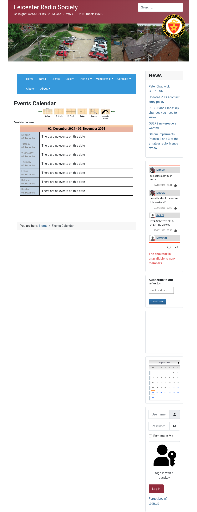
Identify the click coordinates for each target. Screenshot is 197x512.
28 (169, 392)
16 (178, 382)
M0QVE (160, 170)
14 (169, 382)
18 (157, 387)
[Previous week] (41, 111)
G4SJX (160, 215)
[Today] (82, 111)
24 (153, 392)
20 (165, 387)
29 (173, 392)
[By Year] (48, 111)
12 (161, 382)
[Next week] (112, 111)
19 (161, 387)
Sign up (154, 503)
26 (161, 392)
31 (153, 398)
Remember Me (163, 436)
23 (178, 387)
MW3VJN (161, 238)
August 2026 (164, 363)
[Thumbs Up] (175, 185)
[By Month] (59, 111)
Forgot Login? (158, 498)
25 (157, 392)
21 (169, 387)
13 (165, 382)
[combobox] (160, 7)
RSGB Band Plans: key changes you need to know (164, 112)
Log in (156, 489)
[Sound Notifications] (176, 247)
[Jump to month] (105, 111)
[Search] (94, 111)
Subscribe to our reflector (161, 281)
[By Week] (71, 111)
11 (157, 382)
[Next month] (114, 111)
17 (153, 387)
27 (165, 392)
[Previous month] (39, 111)
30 (178, 392)
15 (173, 382)
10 (153, 382)
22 (173, 387)
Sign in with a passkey (164, 475)
